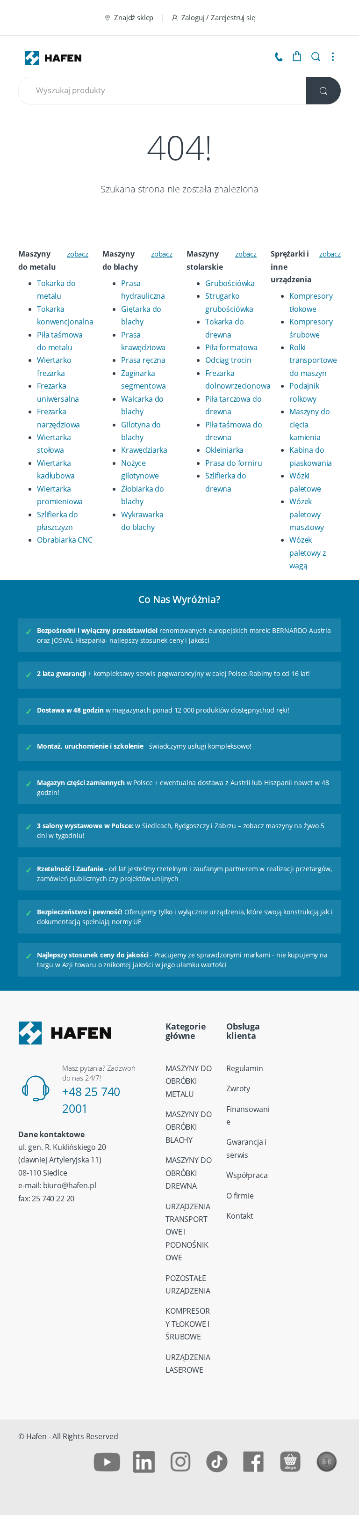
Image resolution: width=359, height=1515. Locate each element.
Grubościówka (230, 283)
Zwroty (238, 1088)
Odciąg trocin (228, 360)
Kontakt (239, 1216)
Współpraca (246, 1175)
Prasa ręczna (143, 360)
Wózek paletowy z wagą (307, 553)
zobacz (77, 253)
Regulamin (244, 1068)
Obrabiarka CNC (65, 540)
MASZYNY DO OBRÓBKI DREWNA (188, 1173)
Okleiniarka (224, 450)
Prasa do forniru (233, 463)
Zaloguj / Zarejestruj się (218, 17)
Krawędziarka (144, 450)
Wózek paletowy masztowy (306, 514)
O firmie (240, 1196)
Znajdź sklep (133, 17)
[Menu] (333, 56)
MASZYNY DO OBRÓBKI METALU (188, 1081)
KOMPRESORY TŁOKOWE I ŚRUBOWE (187, 1324)
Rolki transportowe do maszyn (313, 360)
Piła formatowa (231, 347)
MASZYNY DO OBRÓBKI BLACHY (188, 1127)
